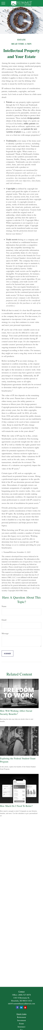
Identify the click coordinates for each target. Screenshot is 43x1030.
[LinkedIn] (21, 1007)
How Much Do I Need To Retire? (16, 805)
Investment (21, 1020)
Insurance (21, 1026)
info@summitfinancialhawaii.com (21, 1003)
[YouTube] (25, 1007)
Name (4, 606)
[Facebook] (17, 1007)
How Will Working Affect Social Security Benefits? (16, 712)
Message (5, 633)
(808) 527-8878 (24, 994)
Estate (21, 1023)
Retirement (21, 1017)
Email (4, 619)
